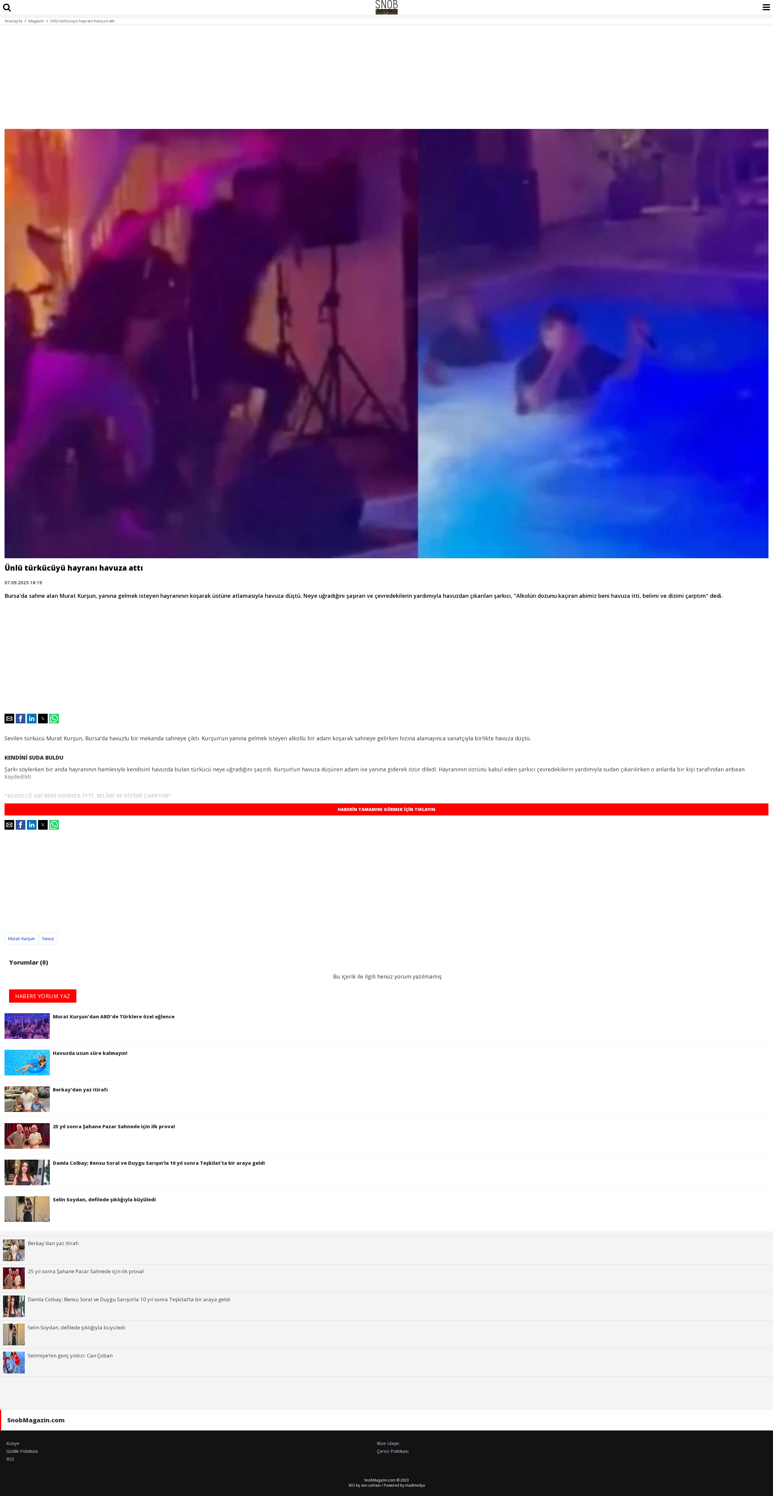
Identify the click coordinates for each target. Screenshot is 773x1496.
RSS (10, 1459)
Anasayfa (13, 21)
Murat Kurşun (21, 938)
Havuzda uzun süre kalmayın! (90, 1053)
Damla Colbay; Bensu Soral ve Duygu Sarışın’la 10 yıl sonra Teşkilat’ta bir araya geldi (159, 1163)
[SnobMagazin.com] (386, 7)
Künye (12, 1443)
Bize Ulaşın (388, 1443)
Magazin (36, 21)
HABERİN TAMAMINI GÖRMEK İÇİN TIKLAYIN (386, 809)
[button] (9, 718)
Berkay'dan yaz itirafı (80, 1089)
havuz (48, 938)
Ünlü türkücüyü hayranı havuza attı (82, 21)
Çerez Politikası (393, 1451)
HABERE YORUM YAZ (42, 996)
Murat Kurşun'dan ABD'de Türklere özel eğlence (114, 1016)
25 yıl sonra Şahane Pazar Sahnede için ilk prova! (114, 1126)
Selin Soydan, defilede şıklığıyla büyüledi (104, 1199)
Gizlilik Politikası (22, 1451)
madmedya (415, 1485)
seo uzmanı (371, 1485)
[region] (386, 73)
